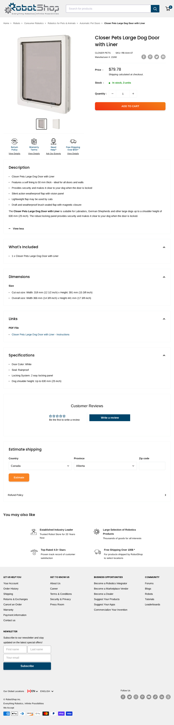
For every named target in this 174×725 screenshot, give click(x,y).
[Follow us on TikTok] (155, 697)
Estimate (19, 477)
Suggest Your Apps (104, 604)
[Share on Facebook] (143, 56)
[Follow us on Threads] (168, 697)
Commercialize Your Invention (110, 609)
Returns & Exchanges (15, 599)
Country (13, 458)
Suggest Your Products (107, 599)
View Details (14, 153)
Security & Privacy (60, 599)
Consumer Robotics (34, 23)
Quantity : (101, 93)
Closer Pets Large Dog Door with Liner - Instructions (40, 334)
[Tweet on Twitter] (156, 56)
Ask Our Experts (53, 153)
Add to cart (130, 106)
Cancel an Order (12, 604)
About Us (55, 583)
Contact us (9, 620)
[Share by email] (163, 56)
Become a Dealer (103, 593)
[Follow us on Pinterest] (142, 697)
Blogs (148, 588)
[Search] (155, 8)
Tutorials (149, 599)
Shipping (8, 593)
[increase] (133, 93)
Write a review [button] (110, 417)
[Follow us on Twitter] (129, 697)
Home (6, 23)
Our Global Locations (13, 691)
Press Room (57, 604)
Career (54, 588)
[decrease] (112, 93)
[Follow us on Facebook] (123, 697)
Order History (11, 588)
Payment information (14, 615)
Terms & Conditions (61, 593)
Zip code (144, 458)
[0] (168, 9)
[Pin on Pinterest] (150, 56)
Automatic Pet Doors (90, 23)
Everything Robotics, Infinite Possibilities (23, 703)
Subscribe (27, 666)
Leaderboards (152, 604)
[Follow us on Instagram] (136, 697)
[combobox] (108, 9)
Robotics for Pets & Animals (62, 23)
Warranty (8, 609)
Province (79, 458)
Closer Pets (103, 53)
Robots (16, 23)
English (45, 691)
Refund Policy (15, 494)
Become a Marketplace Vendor (111, 588)
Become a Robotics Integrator (110, 583)
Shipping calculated (119, 74)
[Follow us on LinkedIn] (161, 697)
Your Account (10, 583)
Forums (149, 583)
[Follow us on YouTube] (148, 697)
